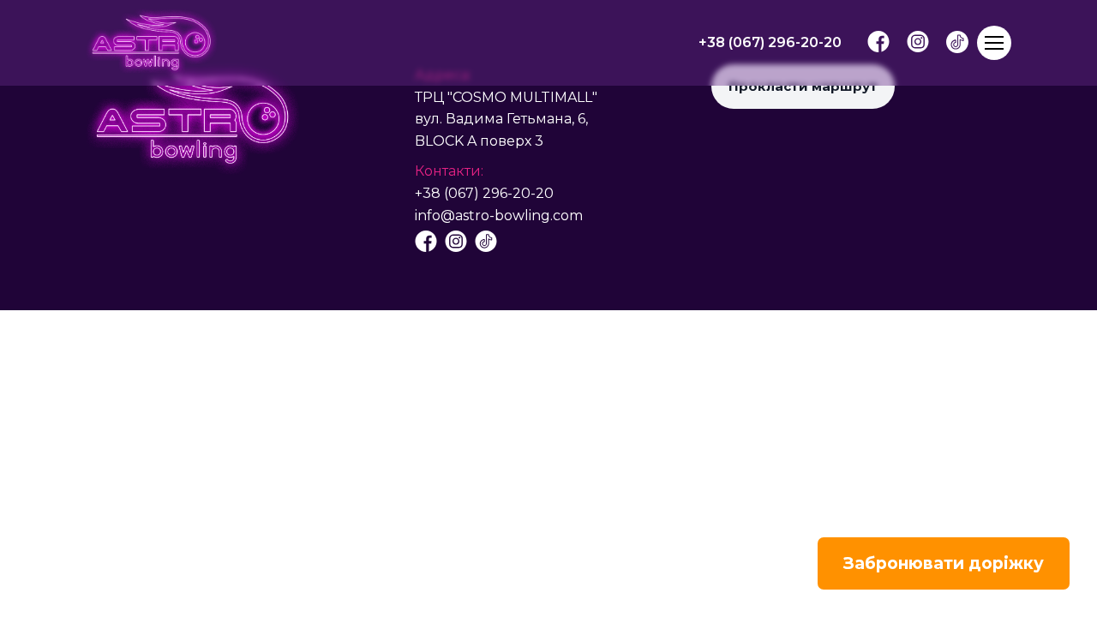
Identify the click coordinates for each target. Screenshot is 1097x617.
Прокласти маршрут (803, 86)
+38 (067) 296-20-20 (484, 193)
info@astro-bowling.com (499, 215)
